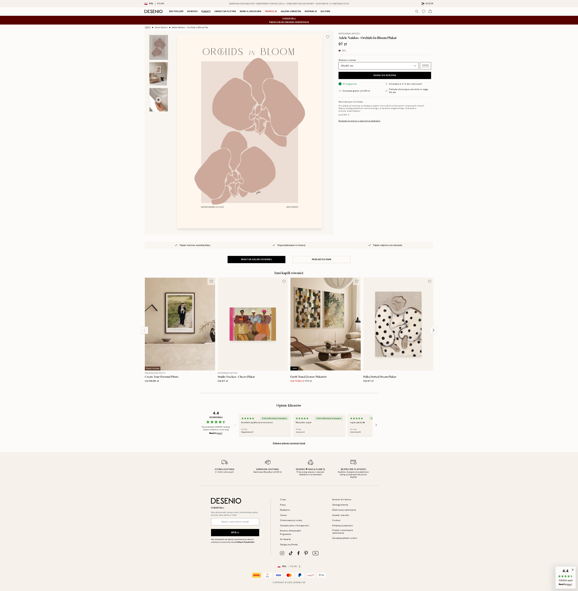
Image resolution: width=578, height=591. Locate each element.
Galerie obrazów (291, 11)
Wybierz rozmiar (347, 60)
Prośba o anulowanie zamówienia (342, 531)
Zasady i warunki (340, 515)
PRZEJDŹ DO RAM (321, 259)
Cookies (336, 520)
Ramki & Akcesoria (250, 11)
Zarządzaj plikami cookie (344, 538)
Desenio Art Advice (341, 499)
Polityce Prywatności (245, 542)
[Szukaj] (417, 11)
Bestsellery (176, 11)
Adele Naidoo (161, 27)
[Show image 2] (158, 74)
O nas (283, 499)
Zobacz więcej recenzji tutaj (289, 443)
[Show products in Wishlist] (423, 11)
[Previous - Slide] (144, 330)
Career (283, 515)
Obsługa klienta (340, 505)
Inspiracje (311, 11)
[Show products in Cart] (430, 11)
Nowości (192, 11)
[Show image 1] (158, 47)
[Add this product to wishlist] (327, 36)
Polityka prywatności (342, 525)
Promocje (271, 11)
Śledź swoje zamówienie (344, 510)
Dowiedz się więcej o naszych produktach (359, 121)
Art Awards (285, 539)
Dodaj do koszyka (384, 75)
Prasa (283, 505)
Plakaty (206, 11)
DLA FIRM (325, 11)
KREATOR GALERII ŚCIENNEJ (256, 259)
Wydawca (285, 510)
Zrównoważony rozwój (291, 520)
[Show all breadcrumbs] (147, 27)
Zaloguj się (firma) (289, 544)
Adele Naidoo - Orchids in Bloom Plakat (190, 27)
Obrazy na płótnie (225, 11)
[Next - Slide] (433, 330)
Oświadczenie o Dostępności (294, 525)
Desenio (297, 582)
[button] (425, 65)
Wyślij (235, 532)
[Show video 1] (158, 100)
